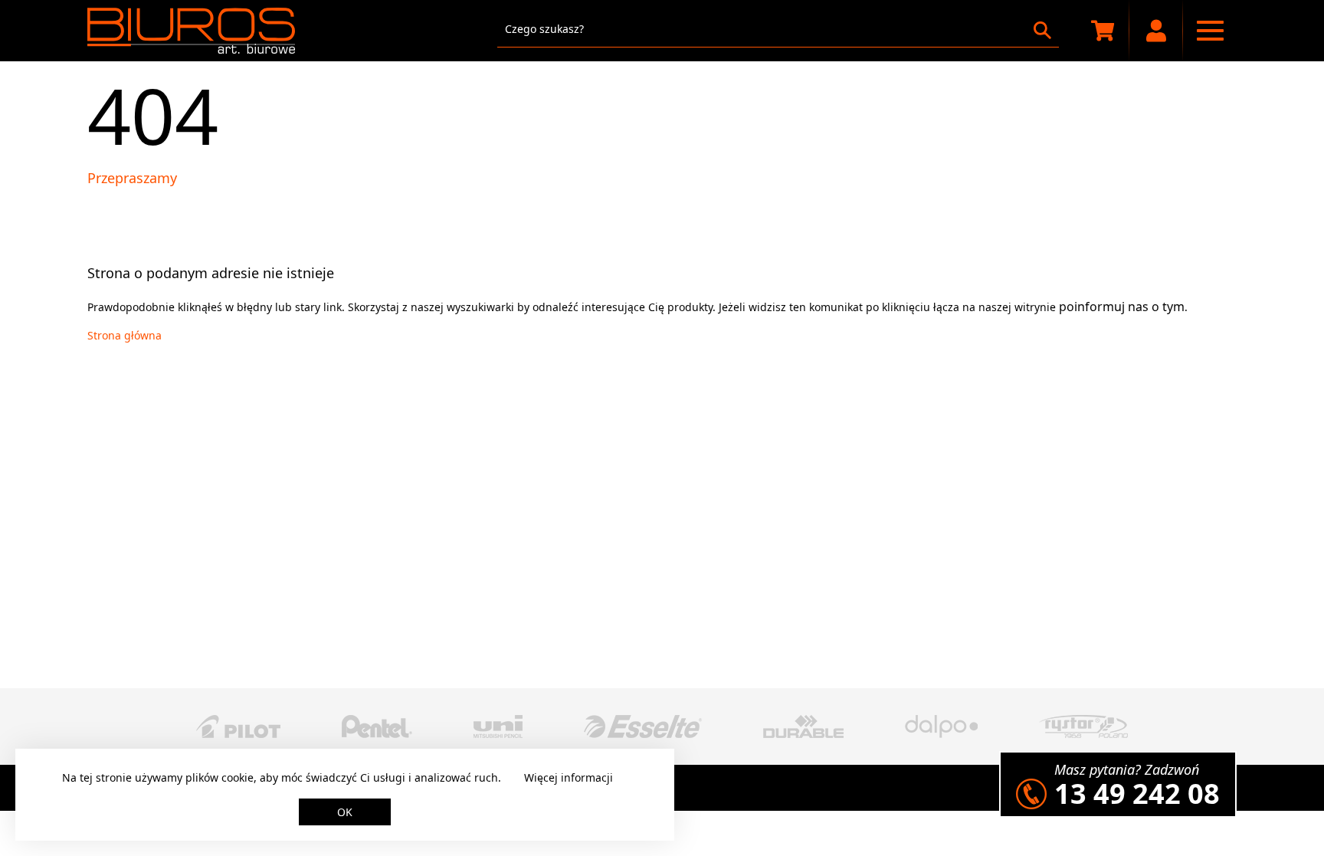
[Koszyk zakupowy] (1102, 30)
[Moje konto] (1156, 30)
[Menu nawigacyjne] (1210, 30)
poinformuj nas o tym (1122, 306)
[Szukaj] (1042, 30)
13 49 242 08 (1137, 793)
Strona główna (124, 335)
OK (344, 812)
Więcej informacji (568, 777)
